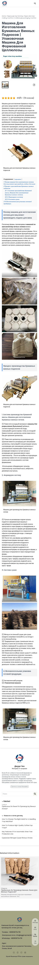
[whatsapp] (25, 952)
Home (4, 16)
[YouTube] (14, 952)
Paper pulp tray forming (15, 16)
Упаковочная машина (13, 683)
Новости (4, 804)
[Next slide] (34, 67)
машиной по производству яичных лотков (19, 225)
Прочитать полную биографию (19, 786)
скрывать (18, 179)
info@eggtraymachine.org (26, 935)
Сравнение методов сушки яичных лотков (17, 838)
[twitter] (21, 952)
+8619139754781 (15, 932)
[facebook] (18, 952)
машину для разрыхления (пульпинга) (19, 425)
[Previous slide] (4, 67)
